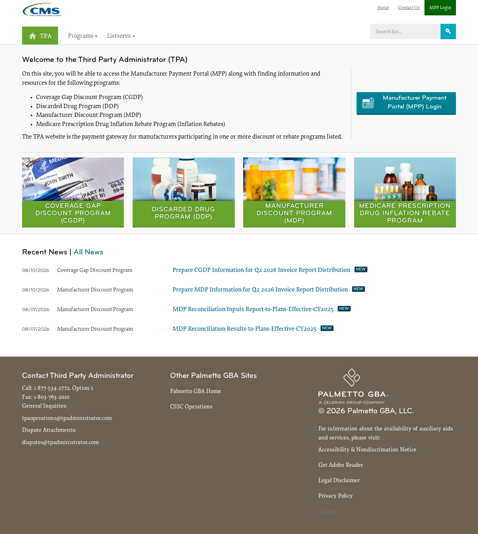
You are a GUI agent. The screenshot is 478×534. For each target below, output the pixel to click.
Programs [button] (80, 36)
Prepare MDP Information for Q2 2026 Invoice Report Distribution (260, 290)
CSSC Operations (191, 407)
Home (383, 8)
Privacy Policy (335, 496)
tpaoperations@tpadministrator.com (67, 418)
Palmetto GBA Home (195, 391)
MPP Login (440, 8)
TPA (45, 36)
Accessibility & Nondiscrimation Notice (367, 450)
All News (88, 252)
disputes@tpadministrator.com (60, 442)
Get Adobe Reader (340, 465)
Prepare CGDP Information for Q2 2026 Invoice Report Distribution (261, 270)
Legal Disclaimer (339, 481)
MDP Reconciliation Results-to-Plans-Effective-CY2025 (244, 329)
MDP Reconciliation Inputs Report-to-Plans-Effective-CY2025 (253, 310)
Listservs (119, 36)
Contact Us (409, 8)
